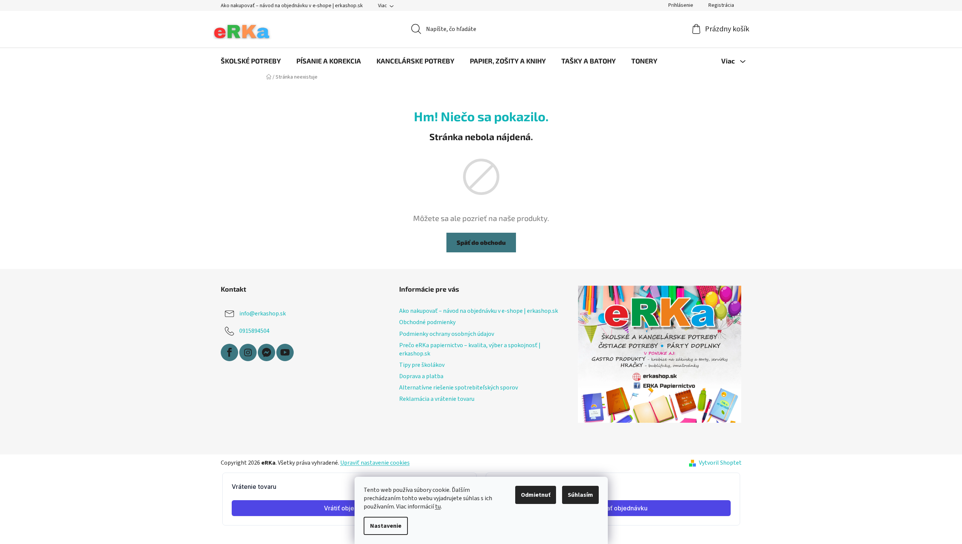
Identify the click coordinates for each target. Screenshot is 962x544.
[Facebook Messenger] (266, 352)
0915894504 (254, 331)
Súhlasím (580, 495)
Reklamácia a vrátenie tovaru (436, 399)
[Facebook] (229, 352)
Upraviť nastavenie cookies (375, 463)
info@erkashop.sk (262, 313)
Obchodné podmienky (427, 322)
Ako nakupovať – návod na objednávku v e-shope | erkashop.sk (292, 5)
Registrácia (721, 5)
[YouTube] (285, 352)
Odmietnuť (535, 495)
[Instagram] (248, 352)
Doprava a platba (421, 376)
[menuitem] (250, 61)
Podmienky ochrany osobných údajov (446, 334)
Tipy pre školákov (422, 365)
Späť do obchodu (481, 242)
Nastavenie (385, 526)
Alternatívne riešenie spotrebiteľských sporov (458, 387)
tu (438, 506)
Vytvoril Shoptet (720, 463)
